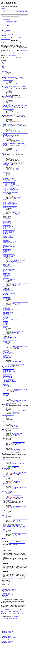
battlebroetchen (11, 450)
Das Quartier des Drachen (9, 371)
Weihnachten (6, 385)
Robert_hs (10, 520)
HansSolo (10, 401)
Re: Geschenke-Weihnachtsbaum (20, 519)
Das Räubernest (6, 225)
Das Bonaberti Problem (8, 223)
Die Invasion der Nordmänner (10, 228)
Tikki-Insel (5, 276)
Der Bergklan (6, 350)
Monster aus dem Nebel (8, 377)
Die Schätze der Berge (8, 309)
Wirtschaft (5, 510)
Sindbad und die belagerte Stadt (10, 192)
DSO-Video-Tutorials (8, 500)
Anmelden (3, 538)
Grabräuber (5, 294)
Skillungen (5, 453)
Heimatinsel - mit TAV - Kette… (20, 400)
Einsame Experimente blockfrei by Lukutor (13, 77)
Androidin (7, 88)
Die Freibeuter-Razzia (8, 290)
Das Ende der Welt (7, 222)
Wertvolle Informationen (8, 109)
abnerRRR (6, 568)
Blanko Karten (6, 404)
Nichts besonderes (7, 316)
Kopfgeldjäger (6, 273)
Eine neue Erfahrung (8, 312)
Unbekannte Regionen (8, 353)
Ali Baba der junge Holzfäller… (20, 196)
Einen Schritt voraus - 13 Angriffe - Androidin (13, 115)
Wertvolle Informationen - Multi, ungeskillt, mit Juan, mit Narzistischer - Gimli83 (15, 106)
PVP (4, 99)
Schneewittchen (6, 342)
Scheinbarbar (17, 576)
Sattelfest (5, 247)
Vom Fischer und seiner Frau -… (20, 346)
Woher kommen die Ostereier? (10, 319)
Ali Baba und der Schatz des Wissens (11, 187)
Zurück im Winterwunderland (10, 381)
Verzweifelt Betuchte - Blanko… (20, 410)
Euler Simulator (6, 642)
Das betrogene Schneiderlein (9, 207)
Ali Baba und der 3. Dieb (9, 184)
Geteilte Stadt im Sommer (9, 293)
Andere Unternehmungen (9, 366)
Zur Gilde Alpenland (8, 631)
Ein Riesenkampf (7, 357)
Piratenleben (6, 274)
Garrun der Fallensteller (8, 238)
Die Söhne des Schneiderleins (10, 206)
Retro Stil (5, 317)
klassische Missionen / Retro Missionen (12, 214)
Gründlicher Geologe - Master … (20, 487)
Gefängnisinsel (6, 271)
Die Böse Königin (7, 334)
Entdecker (5, 476)
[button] (5, 68)
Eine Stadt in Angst (7, 383)
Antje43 (23, 576)
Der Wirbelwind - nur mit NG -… (20, 302)
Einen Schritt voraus (7, 376)
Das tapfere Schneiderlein (9, 202)
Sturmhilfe (5, 318)
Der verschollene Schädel (9, 269)
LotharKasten (11, 578)
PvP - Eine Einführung (8, 96)
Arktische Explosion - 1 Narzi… (20, 283)
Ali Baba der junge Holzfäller (10, 90)
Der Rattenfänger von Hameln (10, 340)
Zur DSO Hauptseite (8, 636)
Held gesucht (6, 313)
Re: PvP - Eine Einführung (19, 442)
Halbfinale (5, 326)
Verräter (5, 252)
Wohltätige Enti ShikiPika (19, 479)
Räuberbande (6, 244)
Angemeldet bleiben (6, 544)
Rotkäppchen (6, 341)
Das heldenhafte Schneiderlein (10, 203)
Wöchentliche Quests (18, 433)
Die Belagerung (6, 289)
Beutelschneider (6, 221)
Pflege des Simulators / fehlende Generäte (12, 124)
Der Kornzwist (6, 308)
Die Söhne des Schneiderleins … (20, 211)
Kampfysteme (6, 459)
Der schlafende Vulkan (8, 268)
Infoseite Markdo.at (7, 632)
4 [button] (3, 66)
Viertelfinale (6, 324)
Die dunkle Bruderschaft (8, 231)
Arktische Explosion (7, 266)
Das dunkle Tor (6, 370)
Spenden (8, 39)
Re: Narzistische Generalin (19, 449)
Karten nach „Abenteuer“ (6, 37)
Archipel (5, 396)
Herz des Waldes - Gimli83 (19, 331)
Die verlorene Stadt (7, 374)
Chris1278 (23, 613)
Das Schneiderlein (7, 199)
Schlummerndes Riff (8, 275)
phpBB (7, 609)
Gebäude (5, 515)
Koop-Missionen (7, 286)
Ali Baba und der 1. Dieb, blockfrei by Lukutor (13, 162)
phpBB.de (16, 616)
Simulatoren (6, 522)
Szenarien (5, 305)
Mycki (9, 507)
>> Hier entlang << (12, 55)
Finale (4, 327)
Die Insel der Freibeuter (8, 232)
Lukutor (7, 78)
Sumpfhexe (5, 251)
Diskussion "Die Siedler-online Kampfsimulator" (14, 126)
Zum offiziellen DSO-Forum (9, 637)
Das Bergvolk (6, 356)
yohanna (7, 125)
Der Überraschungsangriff (9, 230)
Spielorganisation (7, 468)
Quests (4, 429)
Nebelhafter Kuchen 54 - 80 (9, 242)
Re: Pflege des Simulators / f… (20, 533)
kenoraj (9, 412)
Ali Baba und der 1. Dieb (9, 182)
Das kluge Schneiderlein (8, 204)
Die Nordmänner (7, 233)
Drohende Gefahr (7, 375)
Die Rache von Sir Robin (9, 255)
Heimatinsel (6, 393)
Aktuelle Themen (7, 71)
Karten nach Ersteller (17, 37)
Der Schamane (6, 227)
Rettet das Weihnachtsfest (9, 279)
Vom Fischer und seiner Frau (9, 337)
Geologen (5, 483)
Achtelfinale (6, 323)
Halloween (5, 384)
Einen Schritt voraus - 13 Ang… (20, 389)
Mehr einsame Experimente (9, 241)
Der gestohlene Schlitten (8, 226)
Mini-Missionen (6, 264)
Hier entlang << (16, 52)
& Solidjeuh (15, 611)
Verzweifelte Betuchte (8, 256)
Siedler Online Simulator (8, 641)
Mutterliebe (5, 240)
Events (4, 153)
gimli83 (7, 107)
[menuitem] (11, 21)
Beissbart (5, 578)
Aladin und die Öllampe (8, 188)
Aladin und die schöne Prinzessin (10, 189)
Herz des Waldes (7, 314)
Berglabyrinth (6, 355)
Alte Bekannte (6, 218)
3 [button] (3, 65)
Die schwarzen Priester (8, 270)
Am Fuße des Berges (8, 352)
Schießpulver (6, 250)
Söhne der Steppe (7, 249)
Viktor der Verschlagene (8, 254)
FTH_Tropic (3, 611)
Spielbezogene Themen (8, 415)
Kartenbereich (6, 172)
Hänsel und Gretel (7, 338)
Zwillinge (5, 321)
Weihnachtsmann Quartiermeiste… (13, 495)
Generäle (5, 445)
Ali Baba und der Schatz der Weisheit (11, 185)
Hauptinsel (5, 395)
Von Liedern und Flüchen (9, 379)
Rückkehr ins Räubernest (9, 246)
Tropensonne (6, 278)
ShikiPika (10, 481)
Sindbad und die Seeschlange (9, 190)
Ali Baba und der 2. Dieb (9, 183)
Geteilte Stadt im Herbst (8, 292)
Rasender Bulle (6, 245)
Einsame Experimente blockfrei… (20, 260)
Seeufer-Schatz (6, 297)
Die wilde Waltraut (7, 236)
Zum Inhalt (3, 8)
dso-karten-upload (12, 364)
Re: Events (15, 425)
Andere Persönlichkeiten (8, 491)
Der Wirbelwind (7, 298)
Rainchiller (7, 97)
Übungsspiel (6, 322)
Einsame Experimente (8, 80)
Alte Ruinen (6, 220)
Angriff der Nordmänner (8, 369)
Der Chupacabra (7, 372)
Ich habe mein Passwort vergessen (17, 543)
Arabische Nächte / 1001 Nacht (10, 178)
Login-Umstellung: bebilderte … (20, 472)
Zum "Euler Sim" (15, 528)
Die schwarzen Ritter (8, 235)
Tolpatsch (11, 576)
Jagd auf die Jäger (7, 295)
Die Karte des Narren (8, 310)
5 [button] (3, 67)
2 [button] (3, 63)
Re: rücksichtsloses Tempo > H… (20, 506)
